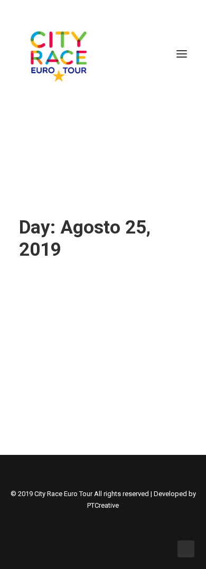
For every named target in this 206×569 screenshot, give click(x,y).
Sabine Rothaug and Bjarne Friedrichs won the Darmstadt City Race (100, 310)
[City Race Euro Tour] (58, 54)
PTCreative (103, 505)
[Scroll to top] (185, 548)
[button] (181, 54)
